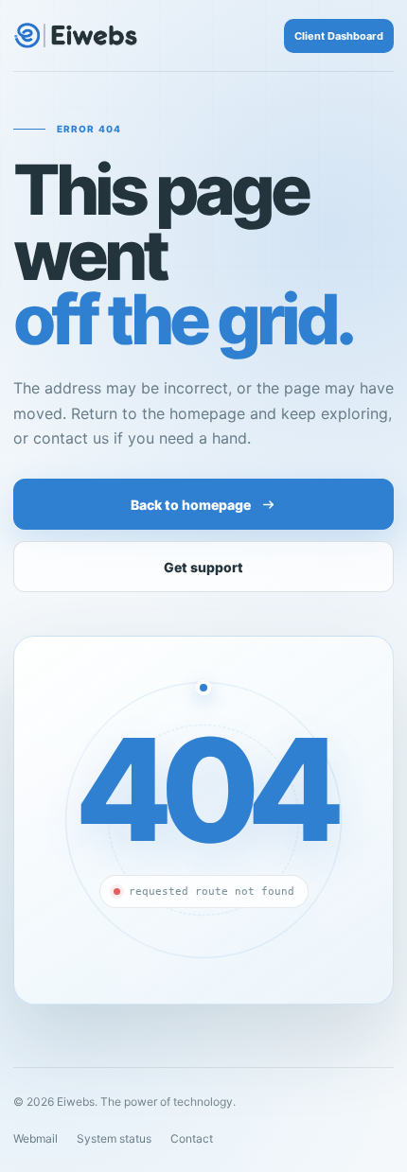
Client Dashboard (338, 36)
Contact (191, 1138)
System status (114, 1138)
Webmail (35, 1138)
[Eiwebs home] (75, 36)
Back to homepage (191, 505)
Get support (203, 567)
